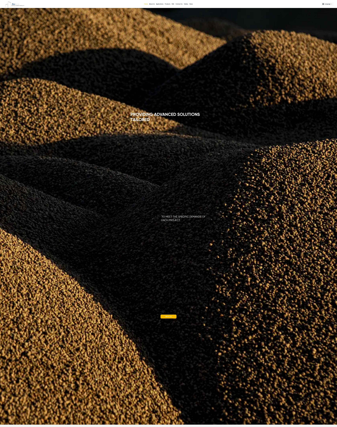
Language (328, 4)
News (191, 4)
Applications (159, 4)
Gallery (186, 4)
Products (167, 4)
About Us (152, 4)
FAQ (173, 4)
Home (146, 4)
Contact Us (179, 4)
